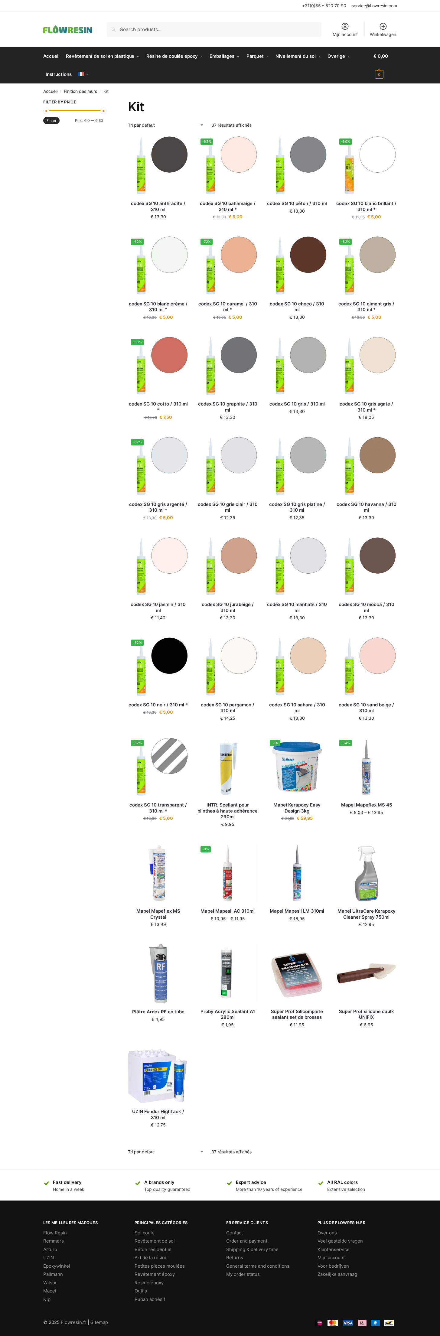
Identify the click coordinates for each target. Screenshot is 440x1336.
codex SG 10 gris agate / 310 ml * (366, 407)
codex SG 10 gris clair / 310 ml (228, 507)
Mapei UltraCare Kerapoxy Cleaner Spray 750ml (366, 914)
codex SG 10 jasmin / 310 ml (158, 607)
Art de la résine (151, 1257)
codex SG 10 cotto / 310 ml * (158, 407)
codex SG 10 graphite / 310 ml (227, 407)
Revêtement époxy (155, 1274)
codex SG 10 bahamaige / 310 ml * (228, 206)
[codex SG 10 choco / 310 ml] (297, 266)
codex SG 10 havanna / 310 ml (366, 507)
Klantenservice (334, 1249)
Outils (141, 1291)
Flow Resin (55, 1233)
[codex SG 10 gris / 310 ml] (297, 366)
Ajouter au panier (158, 229)
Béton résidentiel (153, 1249)
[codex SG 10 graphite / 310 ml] (227, 366)
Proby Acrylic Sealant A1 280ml (227, 1014)
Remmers (53, 1241)
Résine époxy (149, 1282)
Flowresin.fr (73, 1322)
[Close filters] (105, 102)
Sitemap (99, 1322)
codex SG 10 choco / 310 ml (297, 307)
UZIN (48, 1257)
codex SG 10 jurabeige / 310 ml (228, 607)
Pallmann (53, 1274)
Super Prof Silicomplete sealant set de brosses (297, 1014)
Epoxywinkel (56, 1266)
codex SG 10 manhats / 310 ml (297, 607)
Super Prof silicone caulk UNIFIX (366, 1014)
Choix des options (297, 830)
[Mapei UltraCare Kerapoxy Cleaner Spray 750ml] (366, 873)
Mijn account (345, 34)
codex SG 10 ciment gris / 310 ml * (366, 307)
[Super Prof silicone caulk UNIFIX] (366, 973)
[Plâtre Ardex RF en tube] (158, 973)
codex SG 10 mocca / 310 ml (366, 607)
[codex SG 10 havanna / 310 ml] (366, 466)
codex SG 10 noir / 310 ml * (158, 705)
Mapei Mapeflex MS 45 (366, 805)
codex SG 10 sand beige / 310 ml (366, 708)
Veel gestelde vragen (340, 1241)
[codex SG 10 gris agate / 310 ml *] (366, 366)
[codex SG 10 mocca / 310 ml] (366, 566)
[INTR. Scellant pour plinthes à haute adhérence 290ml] (227, 767)
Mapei (49, 1291)
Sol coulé (145, 1233)
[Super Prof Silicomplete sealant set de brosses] (297, 973)
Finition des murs (80, 91)
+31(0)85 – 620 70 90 (324, 5)
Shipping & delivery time (252, 1249)
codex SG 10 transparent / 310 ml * (158, 808)
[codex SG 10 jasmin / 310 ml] (158, 566)
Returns (234, 1257)
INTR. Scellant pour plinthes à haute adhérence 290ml (227, 811)
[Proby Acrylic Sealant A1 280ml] (227, 973)
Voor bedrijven (333, 1266)
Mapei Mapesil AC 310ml (227, 911)
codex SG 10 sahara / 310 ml (297, 708)
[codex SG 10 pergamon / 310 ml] (227, 667)
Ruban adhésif (150, 1299)
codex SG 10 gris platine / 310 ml (297, 507)
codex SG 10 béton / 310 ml (297, 203)
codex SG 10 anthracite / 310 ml (158, 206)
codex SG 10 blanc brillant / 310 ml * (366, 206)
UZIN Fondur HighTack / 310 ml (158, 1114)
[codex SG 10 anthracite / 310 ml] (158, 165)
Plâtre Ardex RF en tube (158, 1012)
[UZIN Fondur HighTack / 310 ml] (158, 1074)
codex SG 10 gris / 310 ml (297, 404)
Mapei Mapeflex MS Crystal (158, 914)
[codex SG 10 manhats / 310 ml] (297, 566)
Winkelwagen (383, 34)
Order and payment (246, 1241)
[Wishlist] (179, 144)
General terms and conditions (257, 1266)
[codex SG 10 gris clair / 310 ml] (227, 466)
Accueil (50, 91)
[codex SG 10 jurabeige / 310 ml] (227, 566)
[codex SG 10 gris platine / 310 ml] (297, 466)
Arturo (50, 1249)
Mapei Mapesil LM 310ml (297, 911)
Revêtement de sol (155, 1241)
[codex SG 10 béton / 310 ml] (297, 165)
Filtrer (51, 120)
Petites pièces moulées (160, 1266)
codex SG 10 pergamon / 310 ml (227, 708)
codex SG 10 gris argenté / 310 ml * (158, 507)
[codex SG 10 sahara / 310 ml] (297, 667)
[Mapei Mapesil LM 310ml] (297, 873)
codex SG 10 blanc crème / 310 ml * (158, 307)
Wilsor (50, 1282)
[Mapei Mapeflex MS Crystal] (158, 873)
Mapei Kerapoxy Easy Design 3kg (297, 808)
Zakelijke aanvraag (337, 1274)
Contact (234, 1233)
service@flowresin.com (374, 5)
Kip (47, 1299)
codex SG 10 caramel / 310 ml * (227, 307)
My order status (243, 1274)
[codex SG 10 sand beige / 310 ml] (366, 667)
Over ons (327, 1233)
